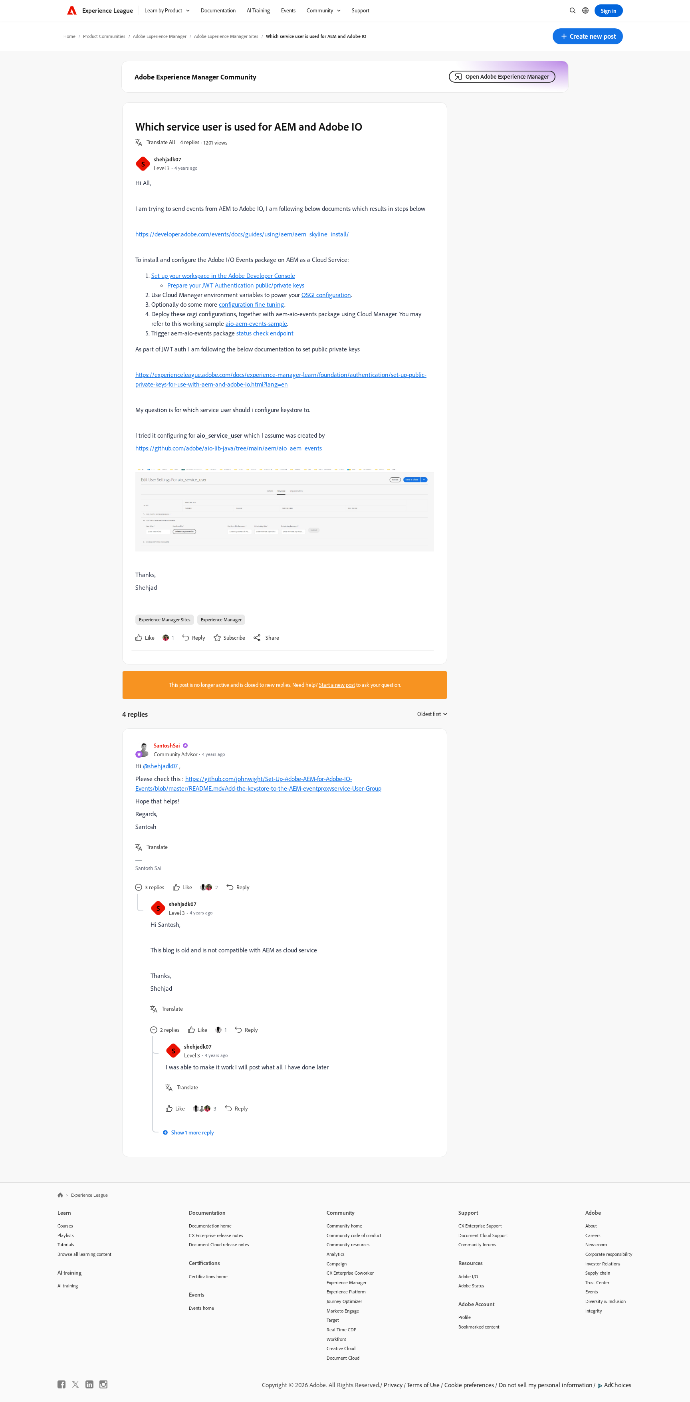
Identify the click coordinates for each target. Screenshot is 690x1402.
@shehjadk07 (160, 766)
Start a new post (337, 684)
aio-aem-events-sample (256, 323)
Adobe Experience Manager (159, 36)
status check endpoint (264, 333)
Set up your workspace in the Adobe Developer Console (223, 276)
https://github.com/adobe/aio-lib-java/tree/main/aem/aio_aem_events (228, 448)
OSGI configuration (326, 295)
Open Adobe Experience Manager (507, 76)
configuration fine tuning (251, 304)
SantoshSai (167, 745)
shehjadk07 (167, 159)
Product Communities (104, 36)
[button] (588, 36)
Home (69, 36)
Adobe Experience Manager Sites (226, 36)
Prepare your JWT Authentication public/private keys (235, 285)
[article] (282, 818)
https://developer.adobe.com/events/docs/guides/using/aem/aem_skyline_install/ (242, 234)
